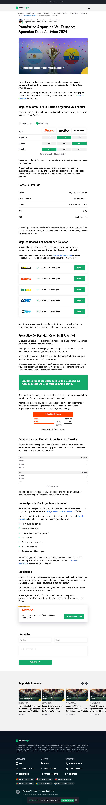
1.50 (49, 137)
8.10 (64, 149)
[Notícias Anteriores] (82, 683)
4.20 (49, 143)
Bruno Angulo (42, 22)
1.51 (64, 137)
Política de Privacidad (30, 791)
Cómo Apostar (74, 13)
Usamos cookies (34, 800)
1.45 (79, 137)
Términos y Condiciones (46, 791)
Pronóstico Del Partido (43, 13)
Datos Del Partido (18, 13)
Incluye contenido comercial (62, 2)
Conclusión (83, 13)
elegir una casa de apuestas (59, 511)
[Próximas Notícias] (86, 683)
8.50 (49, 149)
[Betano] (49, 130)
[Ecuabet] (79, 130)
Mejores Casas (30, 13)
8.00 (79, 149)
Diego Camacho (29, 22)
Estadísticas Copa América (59, 13)
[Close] (76, 800)
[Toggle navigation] (89, 8)
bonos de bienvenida (63, 255)
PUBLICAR (33, 662)
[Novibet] (64, 130)
